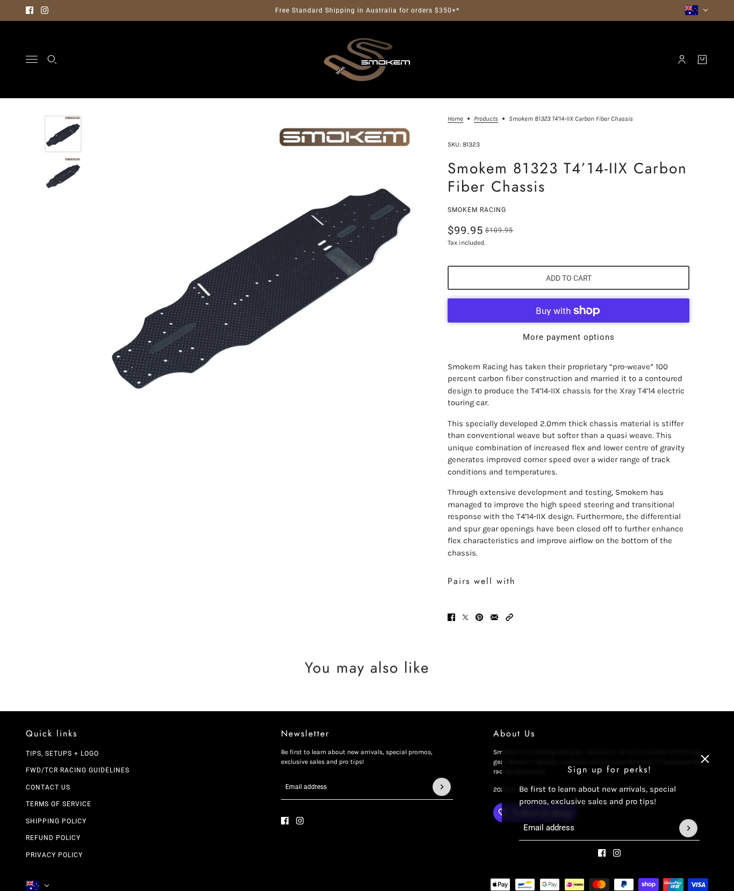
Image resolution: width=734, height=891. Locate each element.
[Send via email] (494, 617)
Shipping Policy (56, 821)
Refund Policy (53, 838)
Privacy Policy (54, 855)
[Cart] (702, 59)
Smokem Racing (477, 210)
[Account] (682, 59)
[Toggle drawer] (32, 59)
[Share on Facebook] (451, 617)
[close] (705, 759)
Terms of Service (58, 804)
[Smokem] (367, 59)
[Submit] (688, 828)
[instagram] (45, 10)
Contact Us (48, 787)
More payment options (569, 337)
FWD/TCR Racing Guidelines (77, 770)
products (486, 118)
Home (455, 118)
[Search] (52, 59)
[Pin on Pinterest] (479, 617)
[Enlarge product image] (261, 278)
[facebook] (29, 10)
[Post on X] (465, 617)
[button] (509, 617)
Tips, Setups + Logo (62, 753)
